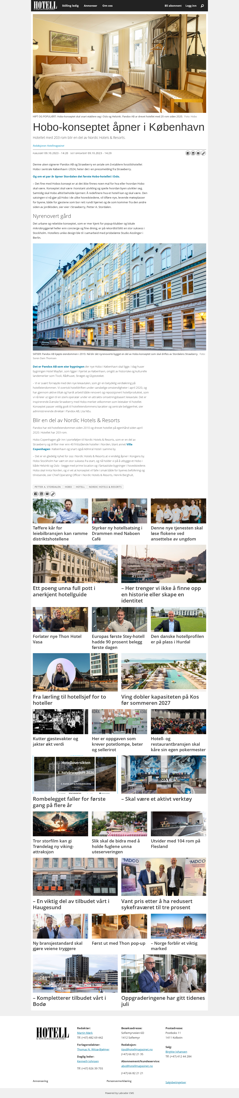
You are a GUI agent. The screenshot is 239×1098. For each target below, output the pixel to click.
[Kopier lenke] (203, 153)
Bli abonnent (173, 5)
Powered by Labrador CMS (119, 1093)
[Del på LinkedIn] (193, 153)
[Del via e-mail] (198, 153)
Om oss (107, 5)
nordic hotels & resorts (105, 486)
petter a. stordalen (48, 486)
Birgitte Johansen (176, 1052)
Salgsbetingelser (176, 1082)
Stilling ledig (70, 5)
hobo (68, 486)
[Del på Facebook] (187, 153)
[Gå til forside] (45, 5)
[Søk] (202, 5)
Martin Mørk (85, 1033)
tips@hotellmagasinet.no (137, 1049)
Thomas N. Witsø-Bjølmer (93, 1049)
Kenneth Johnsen (88, 1061)
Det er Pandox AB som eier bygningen (58, 366)
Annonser (90, 5)
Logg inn (191, 5)
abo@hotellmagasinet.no (137, 1066)
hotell (80, 486)
